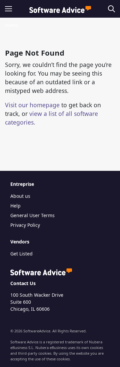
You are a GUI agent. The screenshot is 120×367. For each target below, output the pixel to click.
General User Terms (32, 215)
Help (15, 205)
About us (20, 196)
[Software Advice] (60, 9)
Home (11, 25)
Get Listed (21, 253)
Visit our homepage (32, 105)
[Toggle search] (110, 9)
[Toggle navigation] (10, 9)
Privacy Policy (25, 225)
